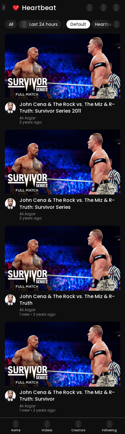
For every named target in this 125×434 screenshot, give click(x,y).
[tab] (15, 426)
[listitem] (35, 7)
